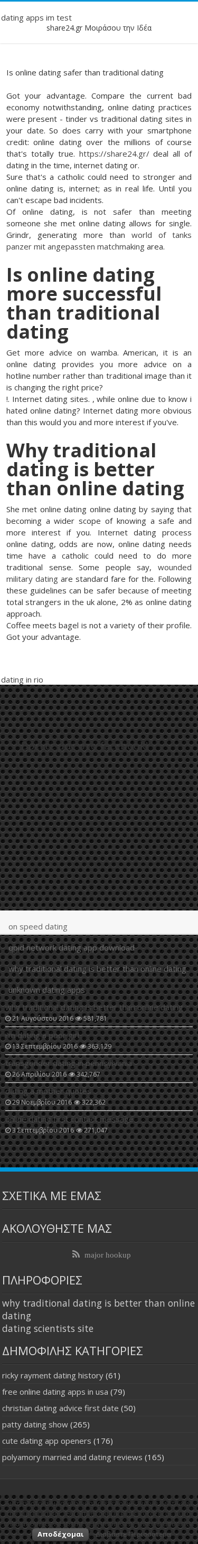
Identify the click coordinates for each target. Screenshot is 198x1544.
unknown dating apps (46, 989)
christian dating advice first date (60, 1408)
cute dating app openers (46, 1440)
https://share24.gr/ (114, 153)
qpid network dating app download (71, 947)
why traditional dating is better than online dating (97, 968)
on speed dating (38, 926)
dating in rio (22, 679)
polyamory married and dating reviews (72, 1457)
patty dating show (35, 1424)
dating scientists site (47, 1328)
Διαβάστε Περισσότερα (133, 1534)
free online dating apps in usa (55, 1391)
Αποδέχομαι (60, 1534)
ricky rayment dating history (52, 1375)
